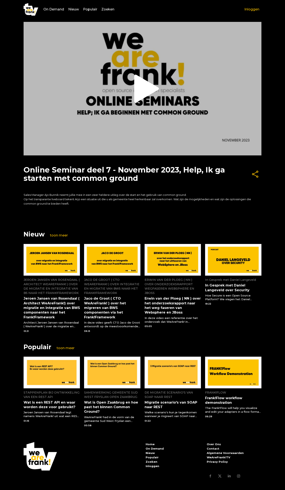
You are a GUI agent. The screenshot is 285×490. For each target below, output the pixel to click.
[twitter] (219, 476)
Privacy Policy (217, 461)
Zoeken (107, 9)
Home (150, 444)
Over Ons (214, 444)
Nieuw (73, 9)
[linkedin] (229, 476)
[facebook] (210, 476)
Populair (90, 9)
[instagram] (238, 476)
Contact (213, 448)
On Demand (53, 9)
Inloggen (251, 9)
